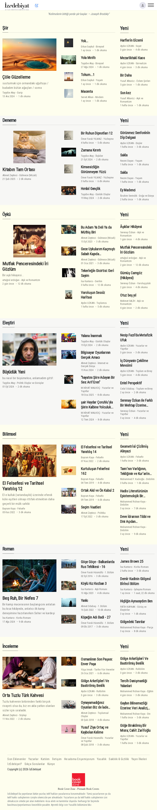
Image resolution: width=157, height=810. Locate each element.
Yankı (84, 600)
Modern (99, 97)
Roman (8, 549)
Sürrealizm (141, 63)
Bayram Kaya (9, 508)
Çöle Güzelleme (16, 77)
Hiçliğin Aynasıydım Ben (136, 601)
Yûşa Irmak (86, 669)
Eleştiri (8, 323)
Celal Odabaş (127, 388)
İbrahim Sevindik (128, 195)
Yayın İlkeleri (139, 759)
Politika (101, 512)
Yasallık (101, 759)
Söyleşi (23, 715)
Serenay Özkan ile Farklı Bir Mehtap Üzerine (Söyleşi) (136, 405)
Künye (51, 764)
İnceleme (10, 646)
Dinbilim (150, 479)
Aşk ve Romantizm (30, 280)
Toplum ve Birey (144, 371)
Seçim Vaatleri (91, 507)
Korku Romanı (23, 617)
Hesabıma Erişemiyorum (79, 759)
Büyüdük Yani (13, 371)
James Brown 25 (132, 561)
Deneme (9, 120)
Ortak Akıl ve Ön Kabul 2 (97, 490)
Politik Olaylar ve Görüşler (30, 382)
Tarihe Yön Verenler (104, 669)
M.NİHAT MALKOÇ (90, 387)
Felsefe (21, 508)
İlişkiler (99, 155)
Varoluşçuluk (144, 283)
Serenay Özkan (127, 232)
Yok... (84, 41)
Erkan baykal (87, 46)
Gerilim (98, 281)
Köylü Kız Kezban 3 (94, 583)
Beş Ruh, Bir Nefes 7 (20, 598)
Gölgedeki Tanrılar (132, 622)
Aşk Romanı (101, 589)
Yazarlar (33, 759)
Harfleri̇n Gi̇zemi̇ (131, 40)
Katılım (45, 759)
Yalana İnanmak (91, 336)
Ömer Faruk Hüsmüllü (92, 572)
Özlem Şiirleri (143, 80)
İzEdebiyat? (14, 764)
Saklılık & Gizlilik (119, 759)
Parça (150, 627)
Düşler (139, 143)
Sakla (124, 155)
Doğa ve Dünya (146, 195)
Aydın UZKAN (127, 45)
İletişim (57, 759)
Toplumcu (101, 302)
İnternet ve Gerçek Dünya (94, 365)
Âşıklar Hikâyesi (131, 227)
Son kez (125, 93)
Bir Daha (126, 75)
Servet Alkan (87, 97)
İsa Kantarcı (87, 281)
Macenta (87, 91)
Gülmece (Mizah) (28, 175)
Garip (20, 92)
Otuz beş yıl (128, 295)
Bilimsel (9, 434)
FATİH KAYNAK (127, 606)
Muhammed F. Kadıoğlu (132, 479)
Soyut (138, 45)
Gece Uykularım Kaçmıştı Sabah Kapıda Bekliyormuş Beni (98, 254)
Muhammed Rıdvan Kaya (132, 501)
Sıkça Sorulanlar (35, 764)
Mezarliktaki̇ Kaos (132, 58)
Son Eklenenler (16, 759)
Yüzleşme (108, 138)
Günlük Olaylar (102, 194)
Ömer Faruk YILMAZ (91, 138)
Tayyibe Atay (8, 92)
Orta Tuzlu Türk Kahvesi (23, 695)
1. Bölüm (109, 572)
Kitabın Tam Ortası (18, 169)
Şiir (5, 28)
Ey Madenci (128, 190)
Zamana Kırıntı (91, 150)
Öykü (6, 214)
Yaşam (99, 80)
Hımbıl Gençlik (90, 189)
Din (148, 713)
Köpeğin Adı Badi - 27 (95, 617)
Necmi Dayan (126, 160)
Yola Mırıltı (88, 58)
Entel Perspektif (131, 383)
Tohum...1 (87, 75)
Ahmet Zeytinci (9, 175)
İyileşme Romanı (142, 589)
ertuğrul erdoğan (10, 280)
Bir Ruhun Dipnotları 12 (97, 133)
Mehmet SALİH (127, 300)
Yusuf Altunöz (127, 80)
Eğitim (150, 691)
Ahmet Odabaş (88, 606)
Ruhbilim (100, 691)
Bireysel (100, 46)
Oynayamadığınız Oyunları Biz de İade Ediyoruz (94, 707)
